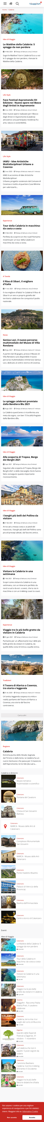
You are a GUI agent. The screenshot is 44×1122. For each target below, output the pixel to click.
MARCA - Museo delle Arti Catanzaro (28, 857)
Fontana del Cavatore (26, 797)
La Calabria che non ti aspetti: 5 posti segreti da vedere (28, 1051)
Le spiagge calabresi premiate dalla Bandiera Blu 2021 (20, 403)
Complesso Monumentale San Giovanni (28, 842)
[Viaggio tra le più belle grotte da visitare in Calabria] (22, 609)
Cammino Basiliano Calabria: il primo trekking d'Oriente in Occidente (28, 1066)
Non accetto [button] (12, 1117)
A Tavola (6, 276)
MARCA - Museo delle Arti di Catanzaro (22, 827)
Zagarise (19, 1030)
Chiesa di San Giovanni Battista (27, 812)
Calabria (11, 10)
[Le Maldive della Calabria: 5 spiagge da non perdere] (22, 24)
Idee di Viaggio (9, 39)
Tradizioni (7, 680)
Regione (6, 746)
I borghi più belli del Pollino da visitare (20, 517)
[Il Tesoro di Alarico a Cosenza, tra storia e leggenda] (22, 665)
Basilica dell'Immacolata (27, 903)
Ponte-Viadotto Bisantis (27, 873)
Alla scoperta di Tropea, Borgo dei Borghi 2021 (20, 458)
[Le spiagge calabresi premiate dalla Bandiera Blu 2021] (22, 381)
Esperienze (7, 220)
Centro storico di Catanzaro (29, 918)
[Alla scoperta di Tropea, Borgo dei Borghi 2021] (22, 436)
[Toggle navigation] (5, 3)
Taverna (19, 1000)
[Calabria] (22, 731)
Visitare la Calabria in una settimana (18, 573)
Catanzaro (20, 778)
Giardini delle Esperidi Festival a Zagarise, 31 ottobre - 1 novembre (26, 1036)
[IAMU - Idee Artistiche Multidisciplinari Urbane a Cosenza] (22, 141)
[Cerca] (17, 3)
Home (4, 10)
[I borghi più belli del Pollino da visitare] (22, 495)
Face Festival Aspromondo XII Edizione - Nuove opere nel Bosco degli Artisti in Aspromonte (22, 102)
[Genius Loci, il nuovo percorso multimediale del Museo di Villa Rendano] (22, 319)
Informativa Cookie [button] (30, 1111)
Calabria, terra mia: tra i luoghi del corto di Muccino (29, 1020)
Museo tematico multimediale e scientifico (28, 782)
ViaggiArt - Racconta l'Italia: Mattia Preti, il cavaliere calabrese (28, 1005)
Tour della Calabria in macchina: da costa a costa (21, 227)
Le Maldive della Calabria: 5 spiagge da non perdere (19, 46)
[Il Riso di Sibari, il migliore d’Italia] (22, 261)
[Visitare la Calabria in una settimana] (22, 551)
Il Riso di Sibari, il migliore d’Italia (18, 283)
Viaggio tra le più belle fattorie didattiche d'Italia (28, 1081)
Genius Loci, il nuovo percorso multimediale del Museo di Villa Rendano (21, 342)
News (5, 335)
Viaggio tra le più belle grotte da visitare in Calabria (21, 631)
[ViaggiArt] (11, 3)
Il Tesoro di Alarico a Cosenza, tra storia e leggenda (20, 687)
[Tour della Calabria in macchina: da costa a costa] (22, 205)
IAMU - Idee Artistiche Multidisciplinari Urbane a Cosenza (18, 164)
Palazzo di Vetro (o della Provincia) (27, 888)
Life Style (7, 95)
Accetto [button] (32, 1117)
